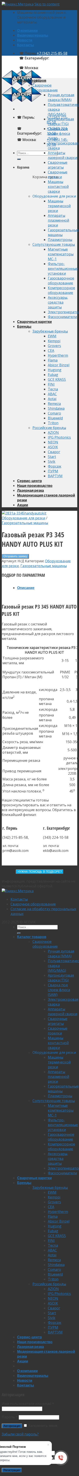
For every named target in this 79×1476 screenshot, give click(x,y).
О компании (27, 30)
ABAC (52, 394)
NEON (53, 442)
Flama (52, 360)
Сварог (54, 451)
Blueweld (55, 418)
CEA (51, 350)
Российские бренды (49, 427)
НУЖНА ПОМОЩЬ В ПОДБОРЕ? (40, 871)
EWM (52, 336)
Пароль (10, 1417)
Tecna (53, 389)
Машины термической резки (59, 206)
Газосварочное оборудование (61, 280)
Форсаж (54, 466)
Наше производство (34, 485)
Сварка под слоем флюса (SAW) (59, 133)
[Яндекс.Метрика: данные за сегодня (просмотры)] (18, 890)
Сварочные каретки (34, 321)
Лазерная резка (30, 490)
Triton (53, 422)
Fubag (53, 374)
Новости (24, 40)
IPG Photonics (59, 437)
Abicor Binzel (58, 365)
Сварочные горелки (57, 174)
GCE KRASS (57, 379)
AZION (53, 432)
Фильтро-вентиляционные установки (63, 268)
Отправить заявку (15, 556)
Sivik (51, 461)
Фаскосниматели (62, 316)
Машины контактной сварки (58, 186)
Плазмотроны (60, 239)
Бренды (24, 326)
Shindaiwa (56, 408)
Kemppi (54, 340)
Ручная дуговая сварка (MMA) (61, 97)
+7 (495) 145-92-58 (53, 67)
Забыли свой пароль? (20, 1434)
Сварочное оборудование (45, 88)
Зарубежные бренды (50, 331)
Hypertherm (58, 355)
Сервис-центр (29, 481)
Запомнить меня (42, 1425)
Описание (25, 588)
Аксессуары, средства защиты (58, 302)
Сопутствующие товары (53, 244)
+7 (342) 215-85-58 (52, 53)
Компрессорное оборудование (61, 290)
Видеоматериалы (32, 35)
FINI (51, 384)
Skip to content (46, 4)
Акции (22, 505)
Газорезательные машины (25, 522)
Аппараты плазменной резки (58, 220)
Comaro (54, 413)
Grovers (54, 345)
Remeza (54, 403)
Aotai (52, 398)
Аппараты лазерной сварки (62, 155)
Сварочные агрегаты (57, 165)
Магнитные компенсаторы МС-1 (61, 254)
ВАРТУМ (55, 476)
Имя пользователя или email (28, 1403)
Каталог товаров (31, 80)
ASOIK (53, 447)
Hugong (54, 369)
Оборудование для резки (23, 518)
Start (52, 456)
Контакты (25, 45)
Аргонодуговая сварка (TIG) (61, 121)
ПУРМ (53, 471)
